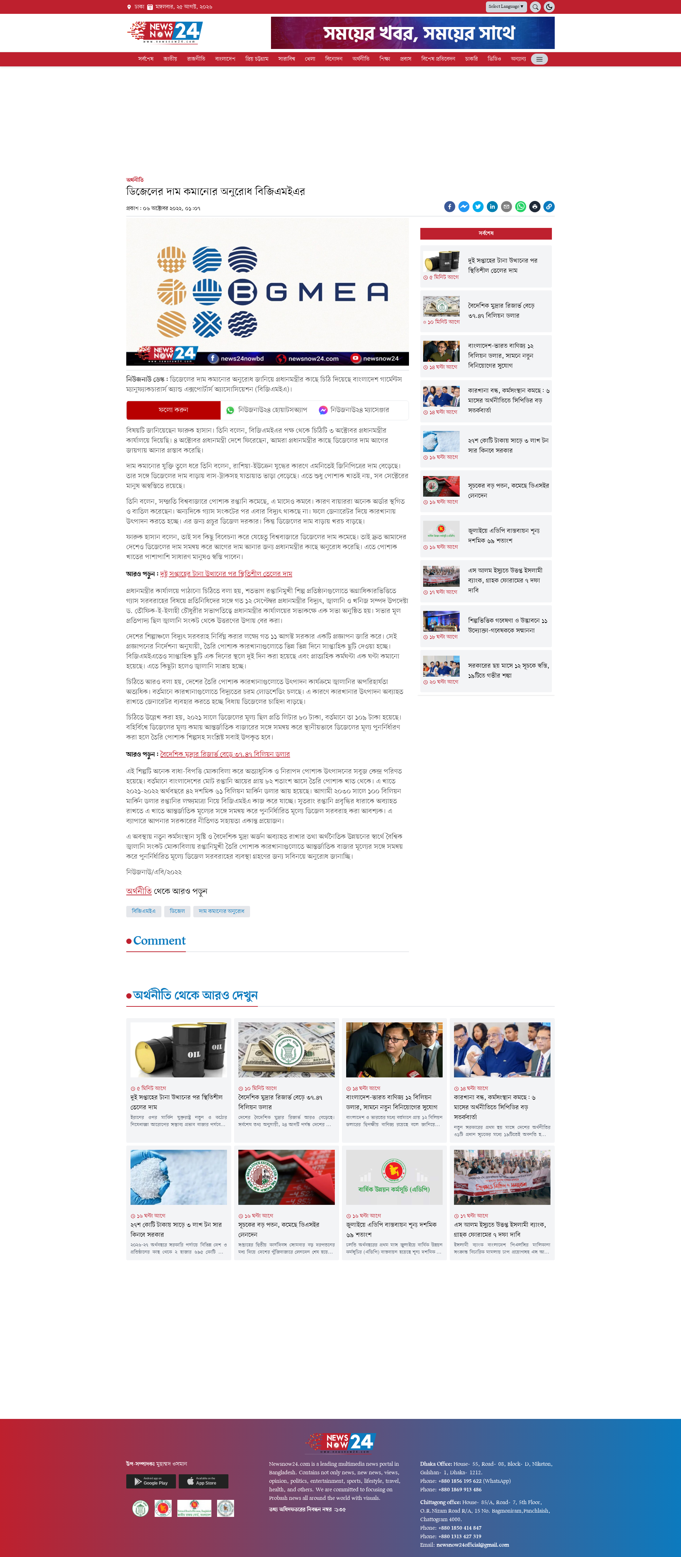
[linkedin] (492, 206)
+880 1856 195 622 (460, 1481)
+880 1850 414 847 (460, 1528)
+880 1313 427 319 (459, 1537)
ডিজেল (177, 912)
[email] (506, 206)
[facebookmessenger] (464, 206)
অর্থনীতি (361, 59)
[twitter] (478, 206)
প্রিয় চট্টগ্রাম (256, 59)
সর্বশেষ (146, 59)
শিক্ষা (385, 59)
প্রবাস (405, 59)
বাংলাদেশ (225, 59)
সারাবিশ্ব (286, 59)
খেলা (310, 59)
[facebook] (449, 206)
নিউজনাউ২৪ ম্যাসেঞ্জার (360, 410)
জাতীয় (170, 59)
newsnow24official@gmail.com (473, 1545)
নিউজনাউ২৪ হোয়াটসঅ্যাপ (273, 410)
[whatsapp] (520, 206)
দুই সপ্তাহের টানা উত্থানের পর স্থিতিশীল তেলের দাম (226, 574)
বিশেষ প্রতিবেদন (438, 59)
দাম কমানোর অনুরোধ (221, 912)
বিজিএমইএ (144, 912)
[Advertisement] (340, 120)
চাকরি (471, 59)
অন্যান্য (518, 59)
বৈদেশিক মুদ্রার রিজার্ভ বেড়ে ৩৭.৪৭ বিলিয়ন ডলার (225, 754)
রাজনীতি (196, 59)
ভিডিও (494, 59)
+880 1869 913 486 (460, 1490)
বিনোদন (334, 59)
